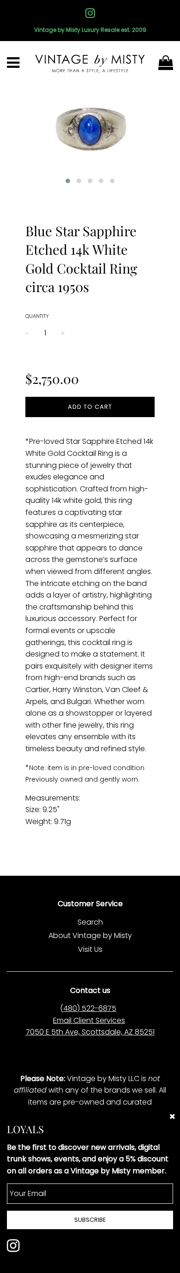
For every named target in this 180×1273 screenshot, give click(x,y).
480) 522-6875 (89, 1008)
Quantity (37, 316)
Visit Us (90, 949)
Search (90, 922)
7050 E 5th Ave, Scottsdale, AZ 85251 (90, 1032)
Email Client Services (89, 1020)
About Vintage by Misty (90, 935)
